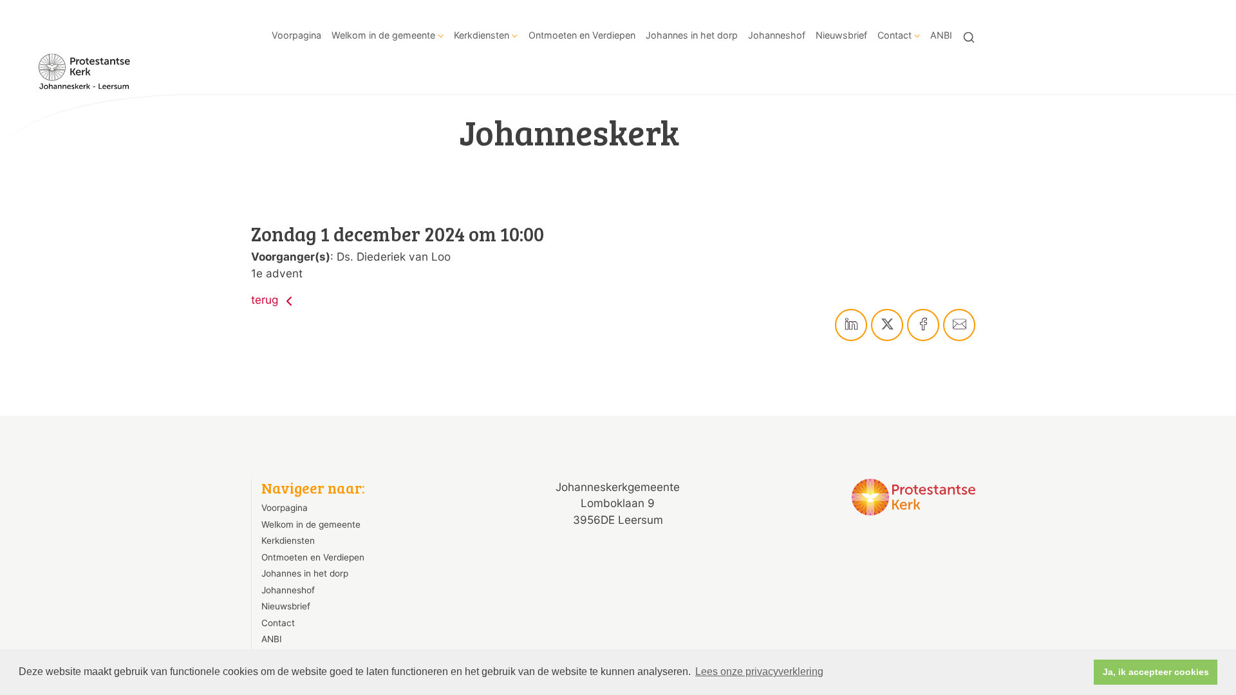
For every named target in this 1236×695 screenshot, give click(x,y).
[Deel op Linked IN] (851, 325)
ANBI (941, 35)
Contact (894, 35)
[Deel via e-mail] (959, 325)
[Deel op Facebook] (923, 325)
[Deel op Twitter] (887, 325)
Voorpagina (296, 35)
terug (266, 299)
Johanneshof (776, 35)
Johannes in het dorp (692, 35)
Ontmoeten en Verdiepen (582, 35)
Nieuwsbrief (841, 35)
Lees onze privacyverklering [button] (759, 671)
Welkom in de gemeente (383, 35)
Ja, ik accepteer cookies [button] (1156, 672)
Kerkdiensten (481, 35)
